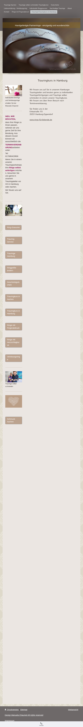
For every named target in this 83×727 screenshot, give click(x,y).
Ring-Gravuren (13, 227)
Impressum (9, 721)
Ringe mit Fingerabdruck (13, 326)
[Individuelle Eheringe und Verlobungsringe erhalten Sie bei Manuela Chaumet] (13, 90)
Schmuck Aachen (11, 420)
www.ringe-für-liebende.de (41, 119)
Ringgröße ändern (11, 269)
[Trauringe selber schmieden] (13, 376)
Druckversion (13, 710)
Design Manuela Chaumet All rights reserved (24, 715)
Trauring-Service (11, 240)
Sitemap (23, 710)
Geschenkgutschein (13, 283)
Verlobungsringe (13, 358)
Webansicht (73, 710)
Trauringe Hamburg (11, 254)
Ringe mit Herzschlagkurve (13, 342)
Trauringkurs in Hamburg (13, 312)
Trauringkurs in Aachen (13, 297)
